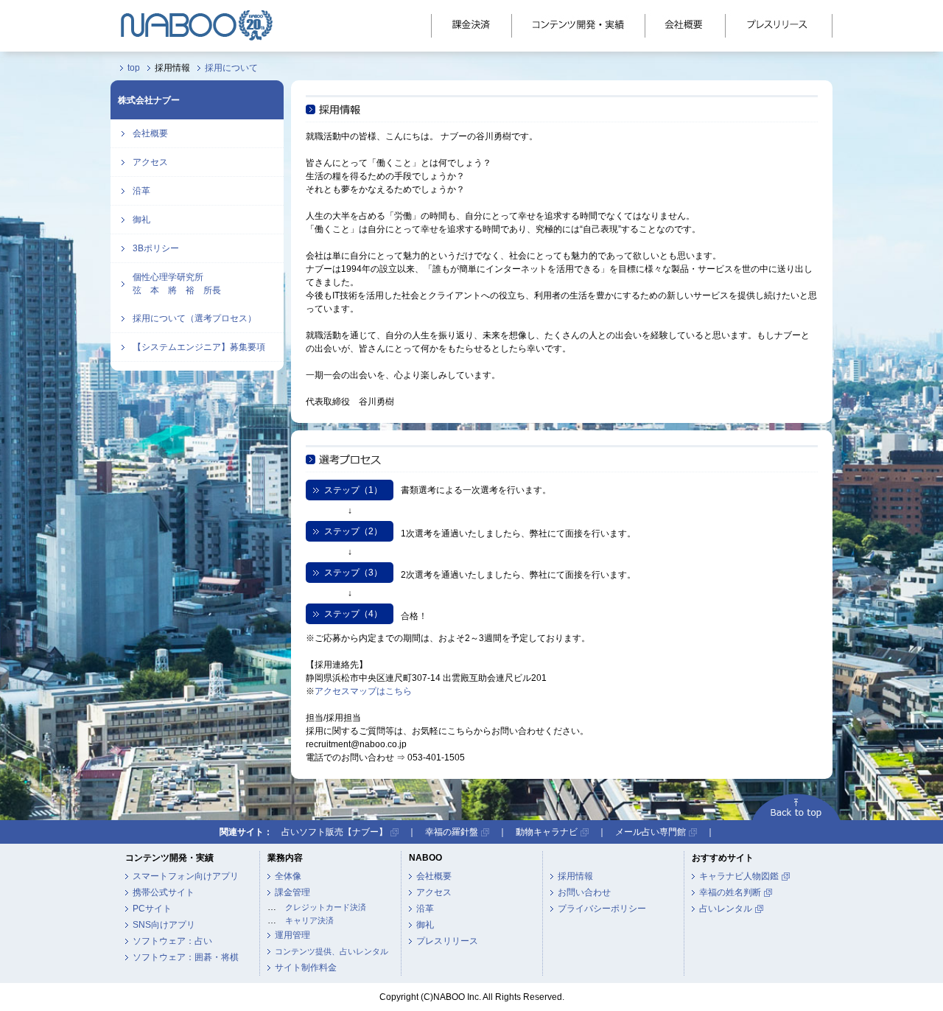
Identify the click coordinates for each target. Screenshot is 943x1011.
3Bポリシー (156, 248)
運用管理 (292, 935)
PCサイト (152, 908)
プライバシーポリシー (602, 908)
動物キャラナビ (547, 832)
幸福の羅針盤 (451, 832)
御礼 (141, 219)
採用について (231, 68)
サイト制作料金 (306, 967)
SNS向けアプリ (164, 925)
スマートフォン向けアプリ (186, 876)
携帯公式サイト (163, 892)
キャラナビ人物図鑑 (739, 876)
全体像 (288, 876)
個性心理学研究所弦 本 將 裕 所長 (177, 283)
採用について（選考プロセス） (194, 318)
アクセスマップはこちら (363, 691)
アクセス (150, 162)
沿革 (141, 191)
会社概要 (150, 133)
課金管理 (292, 892)
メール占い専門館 (650, 832)
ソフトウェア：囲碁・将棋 (186, 957)
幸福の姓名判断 (730, 892)
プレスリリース (447, 941)
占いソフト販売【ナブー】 (334, 832)
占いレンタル (725, 908)
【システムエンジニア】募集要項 (199, 347)
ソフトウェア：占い (172, 941)
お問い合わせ (584, 892)
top (133, 68)
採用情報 (575, 876)
